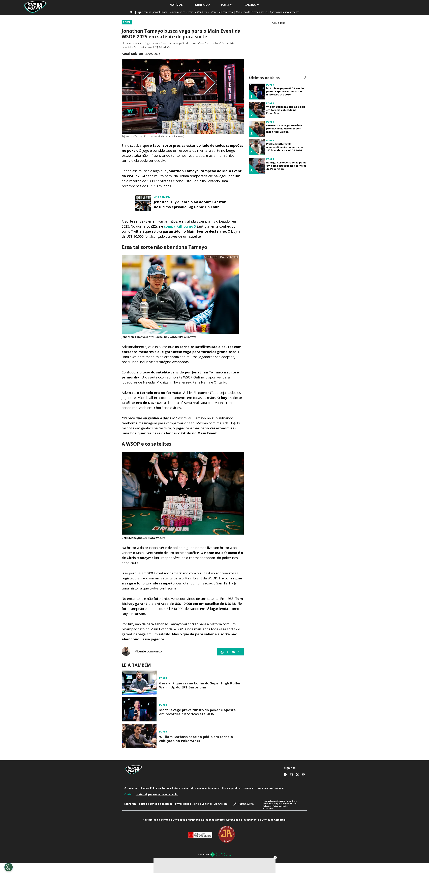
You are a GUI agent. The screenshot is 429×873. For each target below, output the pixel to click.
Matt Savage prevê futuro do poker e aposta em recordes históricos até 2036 (197, 712)
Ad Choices (221, 803)
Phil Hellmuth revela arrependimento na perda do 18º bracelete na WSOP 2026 (284, 147)
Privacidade (182, 803)
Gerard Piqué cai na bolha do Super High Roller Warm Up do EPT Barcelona (200, 685)
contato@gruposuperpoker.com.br (157, 794)
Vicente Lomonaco (148, 651)
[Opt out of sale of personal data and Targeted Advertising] (8, 867)
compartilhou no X (180, 226)
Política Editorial (202, 803)
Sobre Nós (130, 803)
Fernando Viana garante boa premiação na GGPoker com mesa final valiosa (284, 128)
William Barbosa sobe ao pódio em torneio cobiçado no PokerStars (196, 739)
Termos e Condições (160, 803)
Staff (142, 803)
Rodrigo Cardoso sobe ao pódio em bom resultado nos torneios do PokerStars (286, 165)
